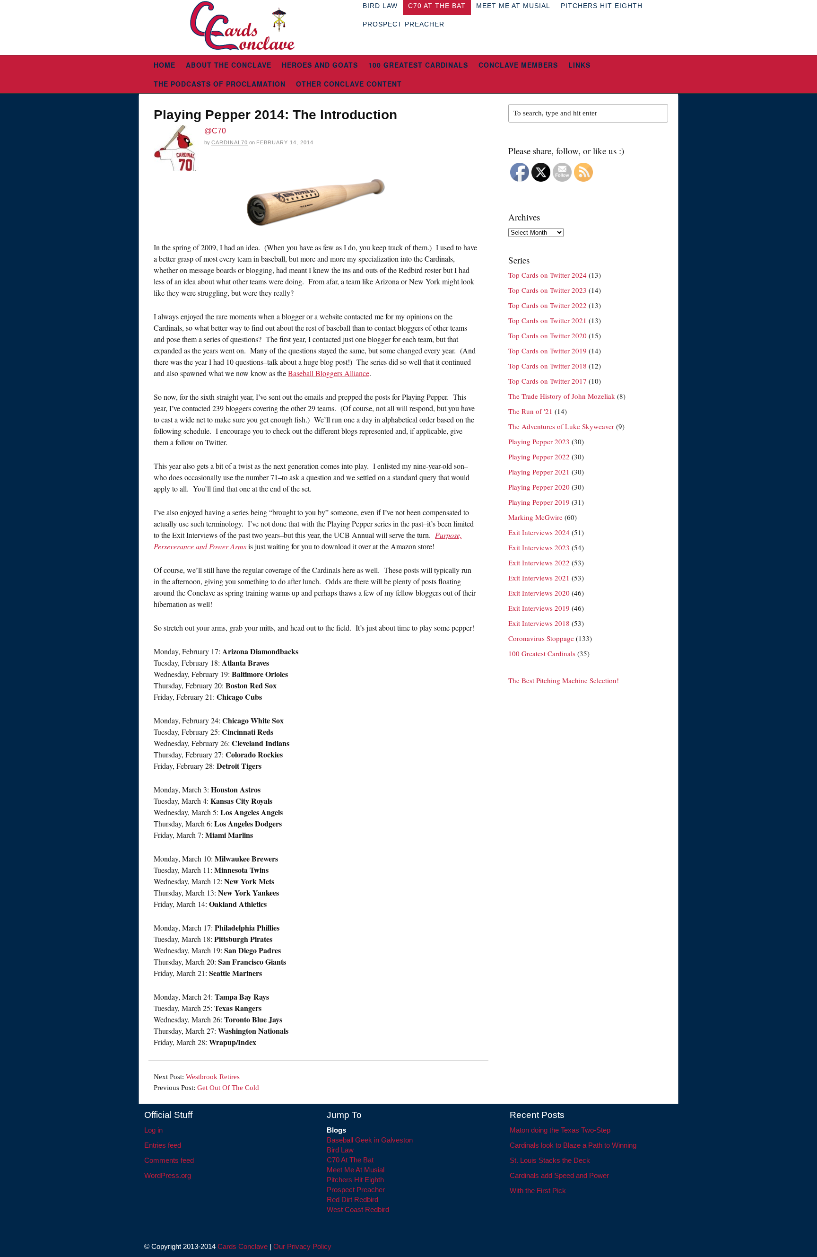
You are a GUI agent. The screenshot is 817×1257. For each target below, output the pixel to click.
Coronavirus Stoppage (541, 638)
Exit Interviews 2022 (539, 562)
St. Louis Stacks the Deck (550, 1160)
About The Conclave (228, 65)
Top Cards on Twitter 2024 (547, 275)
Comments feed (169, 1160)
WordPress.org (167, 1175)
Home (164, 65)
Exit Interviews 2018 (539, 623)
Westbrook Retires (213, 1077)
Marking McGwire (535, 517)
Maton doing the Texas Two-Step (560, 1130)
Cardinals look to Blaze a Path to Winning (573, 1145)
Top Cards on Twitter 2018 (547, 365)
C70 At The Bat (350, 1160)
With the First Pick (538, 1191)
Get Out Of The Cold (228, 1087)
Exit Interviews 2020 (539, 593)
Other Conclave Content (349, 83)
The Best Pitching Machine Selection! (563, 680)
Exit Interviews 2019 (539, 608)
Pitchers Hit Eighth (355, 1180)
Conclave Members (518, 65)
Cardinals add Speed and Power (559, 1175)
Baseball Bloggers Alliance (328, 373)
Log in (153, 1130)
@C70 (215, 131)
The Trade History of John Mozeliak (561, 396)
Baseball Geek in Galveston (370, 1140)
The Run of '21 (530, 411)
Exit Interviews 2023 (539, 547)
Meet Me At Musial (355, 1170)
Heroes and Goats (320, 65)
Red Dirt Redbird (352, 1199)
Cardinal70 (229, 142)
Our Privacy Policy (302, 1246)
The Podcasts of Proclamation (220, 83)
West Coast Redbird (358, 1209)
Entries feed (162, 1145)
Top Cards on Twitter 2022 (547, 305)
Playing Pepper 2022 (539, 456)
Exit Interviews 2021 (539, 577)
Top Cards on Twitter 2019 (547, 350)
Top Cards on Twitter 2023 (547, 290)
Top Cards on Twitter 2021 (547, 320)
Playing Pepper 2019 (539, 502)
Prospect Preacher (403, 24)
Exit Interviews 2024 (539, 532)
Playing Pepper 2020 (539, 487)
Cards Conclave (242, 1246)
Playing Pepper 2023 (539, 441)
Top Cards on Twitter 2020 (547, 335)
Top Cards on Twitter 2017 (547, 381)
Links (579, 65)
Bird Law (340, 1150)
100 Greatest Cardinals (418, 65)
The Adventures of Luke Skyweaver (561, 426)
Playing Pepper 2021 (539, 471)
